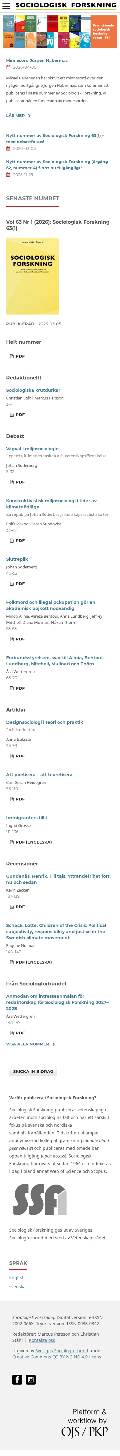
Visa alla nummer (27, 1043)
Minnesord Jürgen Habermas (37, 60)
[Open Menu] (6, 6)
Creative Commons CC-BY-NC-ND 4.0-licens (57, 1357)
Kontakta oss (42, 1340)
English (17, 1277)
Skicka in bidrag (33, 1071)
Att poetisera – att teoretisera (39, 774)
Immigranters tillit (26, 817)
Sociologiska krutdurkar (33, 390)
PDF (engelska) (33, 842)
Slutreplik (17, 559)
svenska (17, 1287)
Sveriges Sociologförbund (61, 1351)
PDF (19, 356)
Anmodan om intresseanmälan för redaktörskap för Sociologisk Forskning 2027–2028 (57, 1002)
